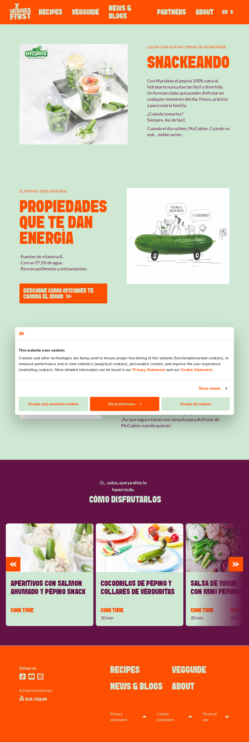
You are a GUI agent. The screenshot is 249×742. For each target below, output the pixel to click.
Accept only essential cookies (53, 404)
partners (171, 12)
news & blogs (120, 12)
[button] (13, 564)
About (204, 12)
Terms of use (210, 716)
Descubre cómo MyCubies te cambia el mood (58, 293)
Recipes (50, 12)
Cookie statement (165, 716)
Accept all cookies (195, 404)
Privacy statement (118, 716)
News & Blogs (136, 686)
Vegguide (85, 12)
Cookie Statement (196, 369)
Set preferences (121, 404)
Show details (210, 388)
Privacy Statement (149, 369)
